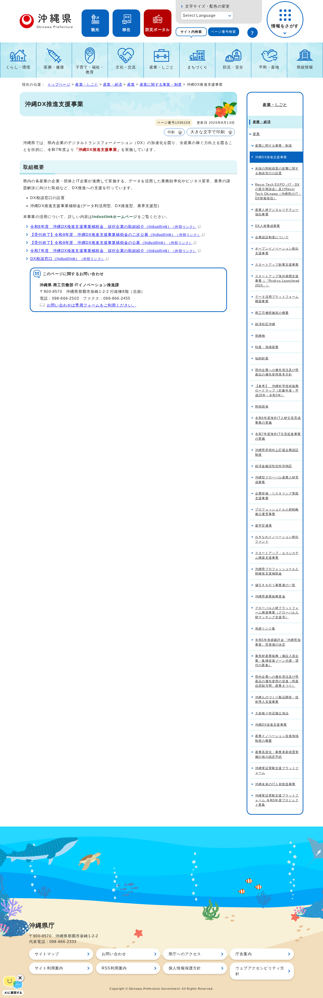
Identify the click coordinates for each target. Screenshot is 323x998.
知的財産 (262, 358)
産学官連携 (263, 525)
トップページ (59, 84)
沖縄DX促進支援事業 (271, 724)
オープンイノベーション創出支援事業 (277, 251)
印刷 (171, 132)
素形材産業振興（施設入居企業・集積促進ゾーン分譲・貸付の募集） (277, 660)
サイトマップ (47, 954)
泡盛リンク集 (265, 628)
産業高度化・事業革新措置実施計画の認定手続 (277, 754)
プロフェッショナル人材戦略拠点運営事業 (277, 512)
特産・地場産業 (267, 347)
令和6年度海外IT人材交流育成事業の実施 (278, 420)
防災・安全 (233, 67)
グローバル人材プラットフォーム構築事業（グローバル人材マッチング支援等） (277, 612)
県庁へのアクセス (185, 954)
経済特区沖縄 (265, 324)
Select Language (199, 15)
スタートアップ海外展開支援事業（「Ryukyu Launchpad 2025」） (277, 280)
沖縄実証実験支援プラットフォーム (277, 770)
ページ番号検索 (223, 32)
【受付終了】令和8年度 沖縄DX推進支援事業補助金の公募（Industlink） (111, 243)
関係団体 (262, 406)
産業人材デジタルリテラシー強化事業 (277, 212)
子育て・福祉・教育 (90, 69)
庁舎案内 (244, 954)
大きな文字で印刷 (207, 131)
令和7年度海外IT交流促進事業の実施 (278, 436)
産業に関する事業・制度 (161, 84)
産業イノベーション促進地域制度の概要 (277, 738)
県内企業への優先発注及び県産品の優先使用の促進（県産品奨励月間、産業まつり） (277, 681)
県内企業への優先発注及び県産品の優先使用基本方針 (277, 372)
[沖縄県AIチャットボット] (13, 985)
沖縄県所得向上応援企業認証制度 (277, 452)
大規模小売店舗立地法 (272, 713)
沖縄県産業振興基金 (270, 596)
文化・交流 (126, 67)
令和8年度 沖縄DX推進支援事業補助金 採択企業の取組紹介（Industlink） (113, 227)
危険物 (260, 335)
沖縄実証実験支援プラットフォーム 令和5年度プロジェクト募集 (277, 800)
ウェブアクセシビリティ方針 (260, 971)
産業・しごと (161, 67)
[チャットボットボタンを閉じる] (20, 978)
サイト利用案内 (49, 968)
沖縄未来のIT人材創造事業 (275, 784)
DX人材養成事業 (267, 226)
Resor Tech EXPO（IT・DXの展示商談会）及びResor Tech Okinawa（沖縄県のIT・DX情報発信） (278, 191)
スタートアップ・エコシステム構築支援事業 (277, 555)
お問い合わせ (114, 954)
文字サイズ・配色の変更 (207, 6)
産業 (131, 84)
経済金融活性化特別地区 (273, 466)
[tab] (191, 31)
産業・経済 (112, 84)
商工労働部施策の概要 (272, 313)
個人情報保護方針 (185, 968)
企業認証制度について (272, 237)
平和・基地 (269, 67)
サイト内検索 (191, 32)
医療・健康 (54, 67)
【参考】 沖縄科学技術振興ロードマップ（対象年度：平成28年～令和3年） (277, 390)
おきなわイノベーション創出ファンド (277, 539)
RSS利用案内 (114, 968)
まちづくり (197, 67)
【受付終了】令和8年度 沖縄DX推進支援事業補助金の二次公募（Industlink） (115, 235)
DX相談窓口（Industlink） (67, 259)
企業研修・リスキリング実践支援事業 (277, 496)
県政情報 (305, 67)
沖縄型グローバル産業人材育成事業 (277, 480)
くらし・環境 (18, 67)
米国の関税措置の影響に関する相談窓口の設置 (277, 171)
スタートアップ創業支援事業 (277, 264)
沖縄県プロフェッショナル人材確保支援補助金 (277, 571)
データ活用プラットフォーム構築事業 (277, 299)
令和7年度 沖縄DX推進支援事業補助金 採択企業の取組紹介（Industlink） (113, 251)
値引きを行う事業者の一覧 (275, 585)
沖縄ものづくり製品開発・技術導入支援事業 (277, 699)
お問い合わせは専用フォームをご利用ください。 (91, 305)
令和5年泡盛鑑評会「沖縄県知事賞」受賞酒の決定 (278, 642)
